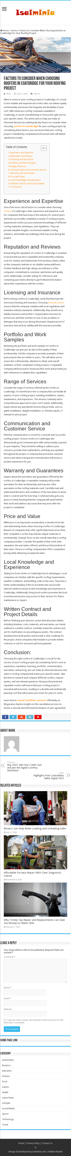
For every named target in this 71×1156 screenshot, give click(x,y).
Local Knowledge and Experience (25, 180)
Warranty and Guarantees (22, 173)
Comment (9, 957)
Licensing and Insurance (21, 159)
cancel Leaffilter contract (32, 700)
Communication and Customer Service (28, 170)
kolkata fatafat (55, 1151)
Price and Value (17, 176)
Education (7, 1070)
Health (5, 1092)
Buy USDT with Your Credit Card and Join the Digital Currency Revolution (24, 766)
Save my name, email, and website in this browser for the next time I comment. (33, 1021)
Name (7, 987)
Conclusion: (16, 187)
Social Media (8, 1108)
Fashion (6, 1076)
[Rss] (35, 1147)
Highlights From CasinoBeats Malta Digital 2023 (48, 776)
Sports (5, 1114)
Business (6, 1065)
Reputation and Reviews (21, 156)
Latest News (8, 1097)
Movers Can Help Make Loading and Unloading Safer (35, 828)
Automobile (8, 1060)
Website (8, 1009)
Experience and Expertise (21, 152)
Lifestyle (6, 1103)
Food (4, 1081)
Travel (5, 1124)
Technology (8, 1119)
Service (14, 30)
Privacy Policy (33, 1143)
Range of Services (18, 166)
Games (5, 1087)
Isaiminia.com (39, 1151)
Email (7, 998)
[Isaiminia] (35, 12)
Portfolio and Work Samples (23, 163)
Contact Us (47, 1143)
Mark (9, 94)
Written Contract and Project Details (28, 183)
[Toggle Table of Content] (42, 148)
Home (5, 30)
